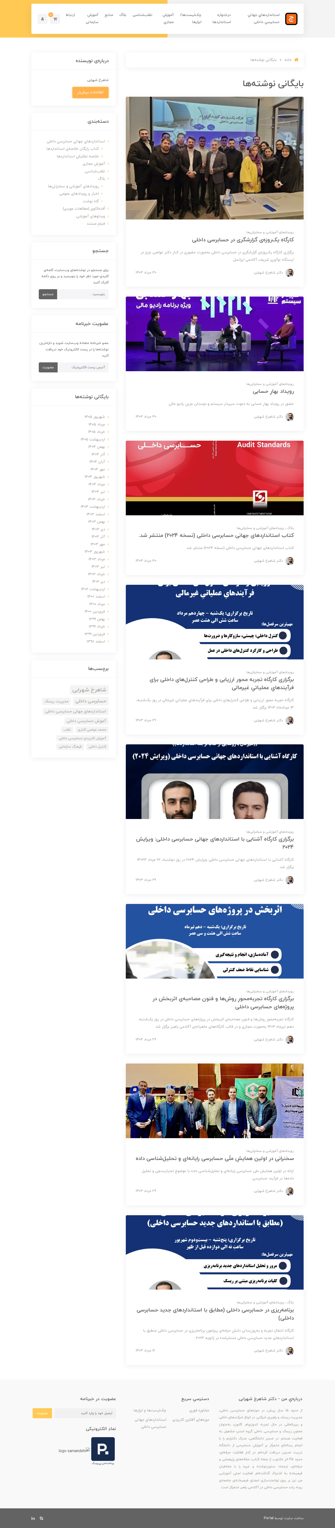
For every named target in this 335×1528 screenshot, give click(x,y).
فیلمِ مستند (96, 223)
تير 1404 (98, 491)
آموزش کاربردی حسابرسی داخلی (82, 738)
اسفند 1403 (96, 514)
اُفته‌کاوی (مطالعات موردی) (84, 208)
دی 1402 (98, 581)
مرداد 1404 (97, 484)
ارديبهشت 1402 (93, 589)
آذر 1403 (98, 536)
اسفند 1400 (96, 596)
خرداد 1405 (96, 432)
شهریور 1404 (95, 476)
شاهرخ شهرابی (89, 690)
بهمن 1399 (97, 619)
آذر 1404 (98, 454)
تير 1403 (98, 566)
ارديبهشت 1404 (93, 506)
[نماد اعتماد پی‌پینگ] (103, 1451)
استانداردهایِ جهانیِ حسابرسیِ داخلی (264, 19)
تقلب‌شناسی (142, 15)
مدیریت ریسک (56, 701)
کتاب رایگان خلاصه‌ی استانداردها (72, 148)
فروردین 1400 (95, 611)
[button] (55, 19)
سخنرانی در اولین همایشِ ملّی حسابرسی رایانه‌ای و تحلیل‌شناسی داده (215, 1158)
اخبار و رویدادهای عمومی (79, 193)
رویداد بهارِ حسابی (273, 391)
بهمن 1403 (96, 521)
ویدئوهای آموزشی (90, 216)
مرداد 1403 (97, 559)
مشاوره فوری (199, 1410)
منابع (109, 15)
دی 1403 (98, 529)
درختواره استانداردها (221, 19)
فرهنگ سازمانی (70, 746)
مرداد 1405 (97, 424)
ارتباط (70, 15)
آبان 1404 (97, 461)
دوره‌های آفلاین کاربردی (190, 1419)
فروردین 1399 (95, 634)
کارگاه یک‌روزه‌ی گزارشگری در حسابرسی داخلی (243, 240)
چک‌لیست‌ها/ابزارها (190, 19)
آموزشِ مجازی (168, 19)
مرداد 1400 (97, 604)
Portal (268, 1518)
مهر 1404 (97, 469)
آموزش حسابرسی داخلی (86, 721)
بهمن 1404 (96, 447)
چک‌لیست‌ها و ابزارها (149, 1410)
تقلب (67, 729)
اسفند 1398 (96, 641)
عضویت (48, 367)
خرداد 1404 (96, 499)
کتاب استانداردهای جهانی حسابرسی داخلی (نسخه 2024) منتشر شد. (216, 535)
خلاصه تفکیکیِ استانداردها (78, 156)
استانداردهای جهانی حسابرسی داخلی (75, 711)
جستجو (47, 294)
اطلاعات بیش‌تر (90, 92)
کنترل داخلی (97, 746)
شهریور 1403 (95, 551)
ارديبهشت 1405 (93, 439)
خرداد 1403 (96, 574)
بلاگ (122, 15)
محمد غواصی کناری (92, 729)
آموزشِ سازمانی (92, 19)
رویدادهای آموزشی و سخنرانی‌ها (270, 232)
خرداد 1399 (97, 626)
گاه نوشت (91, 201)
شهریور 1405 (95, 417)
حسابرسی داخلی (90, 701)
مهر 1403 (97, 544)
